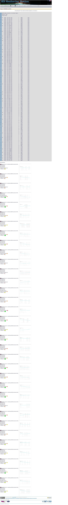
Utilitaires (34, 6)
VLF (25, 6)
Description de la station (29, 6)
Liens (39, 6)
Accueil (2, 6)
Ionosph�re (21, 6)
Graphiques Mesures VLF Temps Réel (7, 6)
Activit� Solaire (17, 6)
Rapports (12, 6)
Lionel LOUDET (14, 497)
